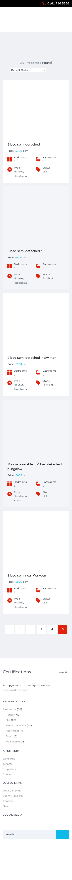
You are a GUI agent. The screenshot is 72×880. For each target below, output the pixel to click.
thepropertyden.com (15, 690)
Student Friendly (16, 725)
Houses (10, 714)
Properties (9, 769)
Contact (8, 774)
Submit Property (13, 795)
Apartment (12, 730)
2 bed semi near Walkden (26, 575)
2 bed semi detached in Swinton (31, 358)
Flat (8, 720)
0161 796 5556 (58, 3)
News (6, 806)
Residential (9, 709)
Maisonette (13, 741)
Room (9, 736)
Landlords (9, 758)
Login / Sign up (12, 790)
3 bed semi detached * (24, 251)
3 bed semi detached (23, 144)
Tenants (8, 763)
